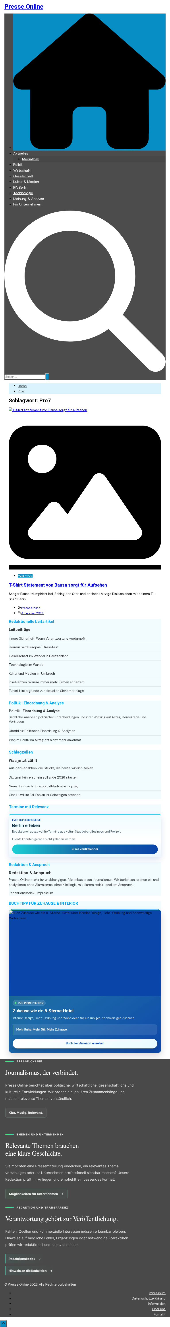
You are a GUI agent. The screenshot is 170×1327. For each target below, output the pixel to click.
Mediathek (30, 159)
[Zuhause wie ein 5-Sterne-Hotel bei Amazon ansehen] (85, 953)
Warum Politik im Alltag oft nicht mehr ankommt (45, 740)
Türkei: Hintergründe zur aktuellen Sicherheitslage (46, 691)
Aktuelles (20, 153)
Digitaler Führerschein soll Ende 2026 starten (43, 777)
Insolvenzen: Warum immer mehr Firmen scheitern (47, 682)
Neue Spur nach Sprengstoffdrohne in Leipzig (43, 786)
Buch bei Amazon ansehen (85, 1043)
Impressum (45, 893)
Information (157, 1304)
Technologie (23, 193)
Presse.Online (23, 6)
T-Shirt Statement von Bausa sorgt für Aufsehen (58, 585)
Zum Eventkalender (85, 849)
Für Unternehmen (27, 204)
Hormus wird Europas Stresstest (34, 647)
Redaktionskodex (21, 893)
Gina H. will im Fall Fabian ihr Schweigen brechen (44, 795)
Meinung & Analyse (28, 198)
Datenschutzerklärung (149, 1298)
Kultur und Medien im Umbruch (32, 673)
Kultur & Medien (26, 181)
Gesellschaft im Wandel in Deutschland (38, 656)
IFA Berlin (20, 187)
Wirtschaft (22, 170)
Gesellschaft (23, 176)
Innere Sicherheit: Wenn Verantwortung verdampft (47, 638)
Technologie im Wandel (26, 665)
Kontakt (160, 1314)
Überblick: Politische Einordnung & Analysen (42, 731)
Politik (18, 164)
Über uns (159, 1309)
